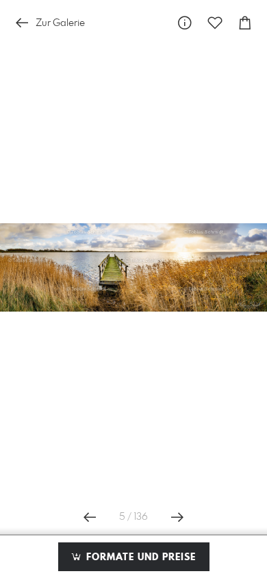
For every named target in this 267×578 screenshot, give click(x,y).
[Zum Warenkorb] (245, 23)
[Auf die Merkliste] (215, 23)
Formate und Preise (139, 557)
